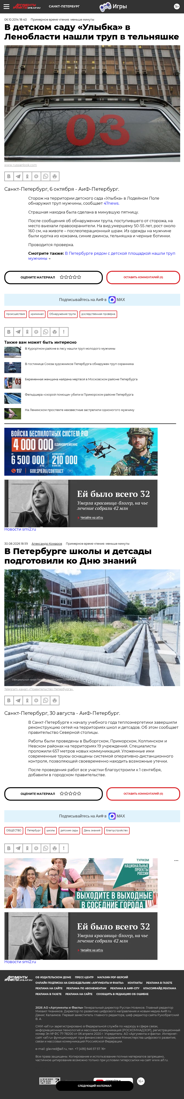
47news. (111, 203)
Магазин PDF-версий (112, 977)
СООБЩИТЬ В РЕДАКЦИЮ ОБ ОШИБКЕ (122, 994)
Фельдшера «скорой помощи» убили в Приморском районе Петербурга (79, 394)
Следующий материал (94, 1085)
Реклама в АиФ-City (124, 988)
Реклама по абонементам (86, 988)
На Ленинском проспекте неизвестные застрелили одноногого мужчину (79, 410)
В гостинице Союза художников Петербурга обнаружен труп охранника (79, 364)
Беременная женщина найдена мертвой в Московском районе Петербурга (81, 379)
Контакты (135, 982)
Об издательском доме (53, 977)
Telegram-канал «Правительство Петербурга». (39, 689)
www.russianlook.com (20, 165)
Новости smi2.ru (20, 529)
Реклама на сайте (49, 988)
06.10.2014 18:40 (15, 19)
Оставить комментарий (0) (143, 277)
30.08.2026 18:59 (16, 543)
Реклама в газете (159, 982)
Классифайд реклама (159, 988)
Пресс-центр (84, 977)
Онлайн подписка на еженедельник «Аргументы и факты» (79, 982)
